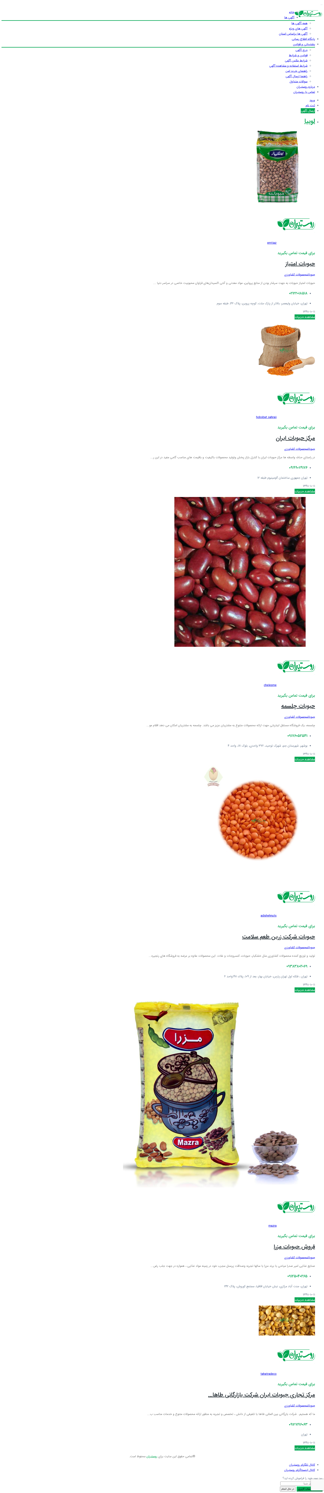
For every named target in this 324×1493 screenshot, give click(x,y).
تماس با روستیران (304, 92)
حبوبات (311, 274)
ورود (312, 100)
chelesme (270, 685)
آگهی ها (289, 17)
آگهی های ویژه (298, 28)
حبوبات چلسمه (298, 706)
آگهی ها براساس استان (293, 33)
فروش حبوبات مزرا (294, 1246)
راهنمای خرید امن (297, 71)
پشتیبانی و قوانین (304, 44)
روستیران (151, 1456)
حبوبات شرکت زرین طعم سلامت (278, 937)
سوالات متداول (299, 81)
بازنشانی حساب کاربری (309, 1489)
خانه (291, 12)
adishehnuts (269, 915)
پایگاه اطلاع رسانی (303, 39)
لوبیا (309, 121)
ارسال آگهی (308, 110)
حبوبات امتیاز (300, 264)
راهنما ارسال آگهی (297, 76)
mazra (272, 1226)
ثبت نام (310, 105)
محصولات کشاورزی (296, 274)
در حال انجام (287, 1489)
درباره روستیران (306, 86)
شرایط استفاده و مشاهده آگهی (288, 65)
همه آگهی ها (299, 23)
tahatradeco (268, 1374)
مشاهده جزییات (305, 317)
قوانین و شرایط (298, 55)
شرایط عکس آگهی (296, 60)
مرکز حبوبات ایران (295, 438)
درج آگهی (302, 50)
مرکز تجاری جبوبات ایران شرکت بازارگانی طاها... (261, 1395)
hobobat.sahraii (266, 417)
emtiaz (272, 243)
